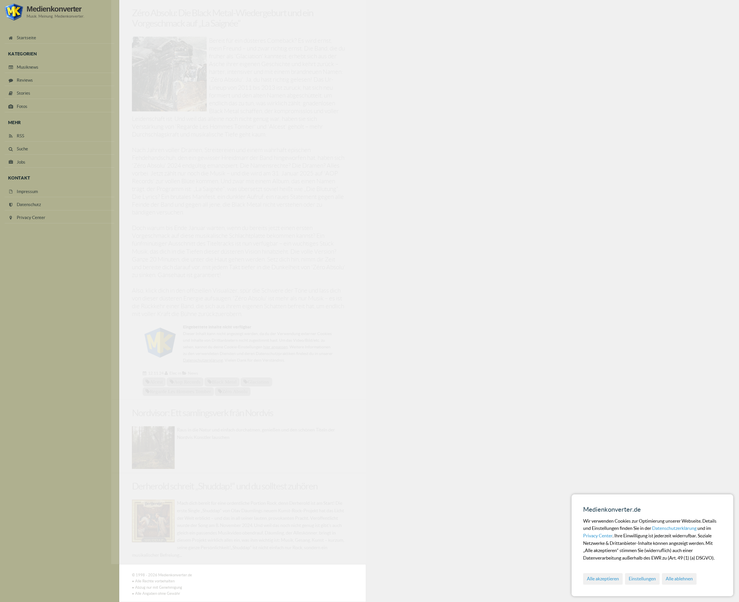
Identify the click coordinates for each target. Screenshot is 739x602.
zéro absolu (235, 391)
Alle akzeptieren (603, 578)
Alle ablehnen (679, 578)
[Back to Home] (14, 11)
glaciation (258, 381)
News (193, 373)
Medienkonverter (54, 9)
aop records (187, 381)
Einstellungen (642, 578)
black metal (224, 381)
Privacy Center (598, 535)
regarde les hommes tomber (180, 391)
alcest (156, 381)
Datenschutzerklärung (674, 528)
